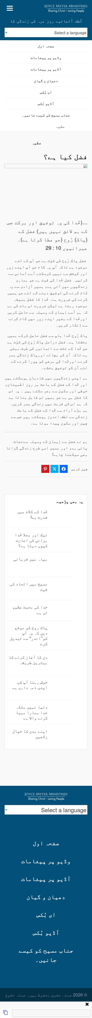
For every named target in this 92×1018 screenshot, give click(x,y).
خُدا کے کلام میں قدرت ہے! (32, 514)
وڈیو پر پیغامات (46, 57)
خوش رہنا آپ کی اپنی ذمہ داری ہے (30, 684)
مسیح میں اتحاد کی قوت (29, 586)
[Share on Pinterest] (45, 469)
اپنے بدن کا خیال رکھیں (30, 733)
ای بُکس (46, 92)
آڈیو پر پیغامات (46, 69)
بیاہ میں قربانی (30, 559)
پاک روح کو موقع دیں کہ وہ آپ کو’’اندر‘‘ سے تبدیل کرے (29, 635)
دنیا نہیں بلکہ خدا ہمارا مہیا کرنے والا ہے (32, 712)
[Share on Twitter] (54, 469)
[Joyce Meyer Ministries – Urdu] (66, 8)
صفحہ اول (46, 45)
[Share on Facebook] (64, 469)
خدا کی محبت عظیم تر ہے (30, 609)
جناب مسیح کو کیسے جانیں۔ (46, 115)
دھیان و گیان (46, 80)
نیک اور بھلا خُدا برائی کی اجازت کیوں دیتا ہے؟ (31, 539)
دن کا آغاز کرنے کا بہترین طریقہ (28, 659)
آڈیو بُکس (46, 103)
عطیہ (60, 126)
